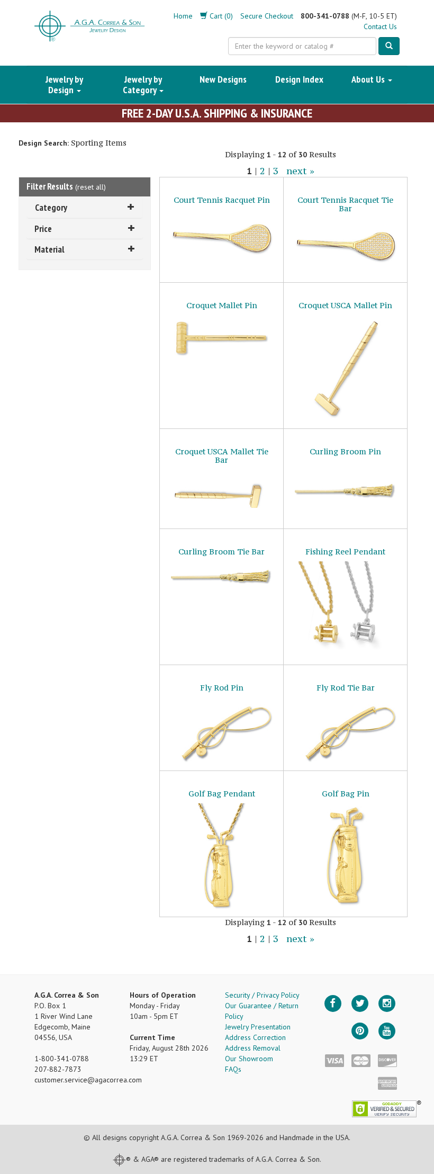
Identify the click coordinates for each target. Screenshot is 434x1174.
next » (300, 171)
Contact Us (380, 26)
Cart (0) (220, 16)
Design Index (299, 79)
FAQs (233, 1069)
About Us (369, 79)
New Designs (223, 79)
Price (43, 228)
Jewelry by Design (64, 84)
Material (49, 249)
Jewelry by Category (142, 84)
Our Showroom (249, 1058)
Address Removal (253, 1048)
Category (51, 207)
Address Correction (255, 1037)
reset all (90, 187)
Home (183, 16)
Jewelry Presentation (258, 1027)
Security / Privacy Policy (262, 995)
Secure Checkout (266, 16)
